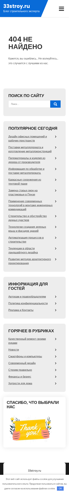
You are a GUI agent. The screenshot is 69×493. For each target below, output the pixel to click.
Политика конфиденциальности (28, 303)
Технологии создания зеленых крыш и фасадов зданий (27, 229)
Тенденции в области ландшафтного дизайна (23, 250)
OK (60, 488)
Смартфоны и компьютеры (25, 356)
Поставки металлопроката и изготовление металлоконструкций (30, 149)
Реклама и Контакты (20, 310)
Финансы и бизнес (19, 377)
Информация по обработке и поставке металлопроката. (26, 171)
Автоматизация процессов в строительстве (26, 240)
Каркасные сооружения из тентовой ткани (24, 182)
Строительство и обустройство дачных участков (27, 218)
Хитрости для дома (20, 383)
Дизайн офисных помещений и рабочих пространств (27, 139)
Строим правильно (20, 370)
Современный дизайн (22, 363)
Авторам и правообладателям (27, 297)
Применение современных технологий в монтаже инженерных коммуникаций (30, 205)
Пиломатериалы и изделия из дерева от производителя (26, 160)
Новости (13, 350)
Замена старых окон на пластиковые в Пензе (23, 192)
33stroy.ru (16, 6)
